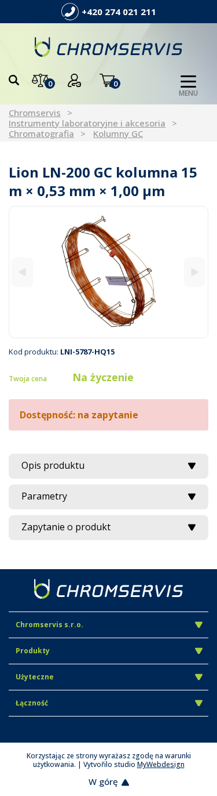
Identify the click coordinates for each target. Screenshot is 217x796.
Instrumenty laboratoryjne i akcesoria (87, 123)
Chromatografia (41, 133)
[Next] (194, 272)
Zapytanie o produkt (66, 526)
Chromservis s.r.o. (49, 624)
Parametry (44, 496)
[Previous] (22, 272)
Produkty (33, 651)
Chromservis (35, 112)
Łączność (32, 703)
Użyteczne (35, 677)
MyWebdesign (161, 764)
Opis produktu (52, 465)
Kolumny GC (118, 133)
